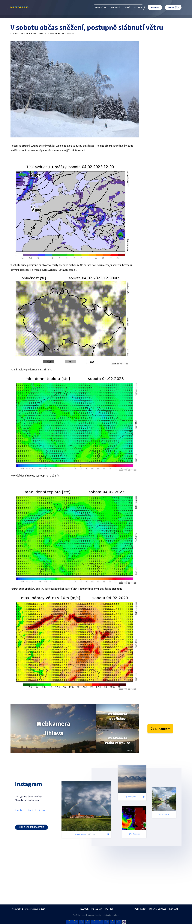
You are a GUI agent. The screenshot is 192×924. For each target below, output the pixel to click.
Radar (171, 7)
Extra (137, 7)
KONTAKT (173, 908)
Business (155, 7)
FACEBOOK (83, 908)
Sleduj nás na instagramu (31, 827)
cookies (115, 915)
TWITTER (109, 908)
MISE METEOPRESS (157, 908)
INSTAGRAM (97, 908)
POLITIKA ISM (140, 908)
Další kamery (160, 728)
